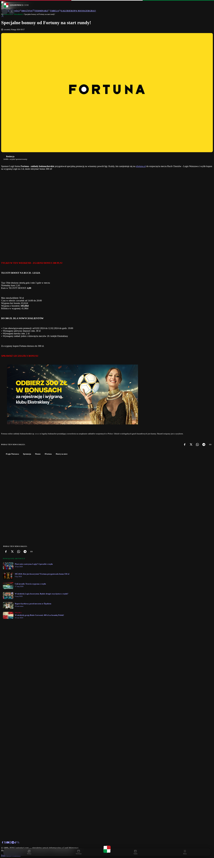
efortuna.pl (141, 166)
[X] (191, 444)
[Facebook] (184, 444)
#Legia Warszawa (12, 454)
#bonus (38, 454)
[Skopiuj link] (210, 444)
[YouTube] (7, 843)
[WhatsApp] (197, 444)
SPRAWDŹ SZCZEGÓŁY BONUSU (19, 356)
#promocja (27, 454)
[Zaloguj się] (2, 16)
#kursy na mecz (61, 454)
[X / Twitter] (5, 843)
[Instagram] (10, 843)
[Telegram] (203, 444)
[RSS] (18, 843)
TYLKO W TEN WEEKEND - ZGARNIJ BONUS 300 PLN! (31, 263)
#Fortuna (48, 454)
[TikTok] (15, 843)
